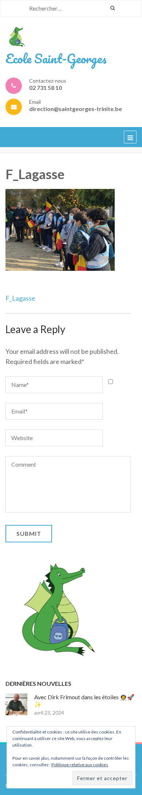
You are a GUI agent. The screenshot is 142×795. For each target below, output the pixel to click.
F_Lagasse (20, 298)
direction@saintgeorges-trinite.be (75, 108)
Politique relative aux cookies (79, 764)
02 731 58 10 (45, 87)
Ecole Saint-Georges (56, 58)
